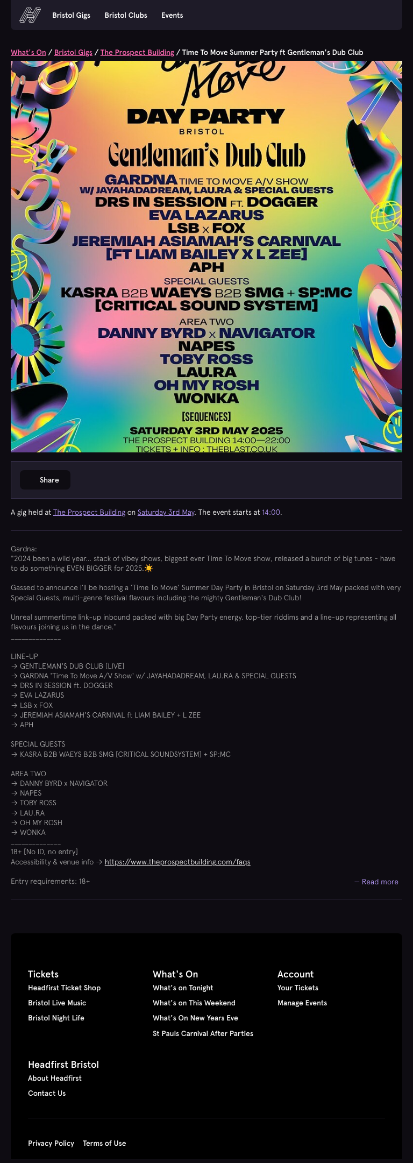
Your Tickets (297, 987)
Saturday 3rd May (166, 512)
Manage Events (302, 1002)
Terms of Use (104, 1143)
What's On (28, 52)
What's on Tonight (183, 987)
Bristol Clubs (125, 15)
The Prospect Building (137, 52)
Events (172, 15)
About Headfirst (55, 1078)
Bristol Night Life (56, 1017)
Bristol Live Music (57, 1002)
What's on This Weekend (194, 1002)
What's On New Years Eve (195, 1017)
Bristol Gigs (71, 15)
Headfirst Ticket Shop (64, 987)
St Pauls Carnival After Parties (203, 1033)
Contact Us (47, 1093)
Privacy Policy (51, 1143)
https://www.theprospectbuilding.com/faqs (178, 862)
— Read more (376, 881)
